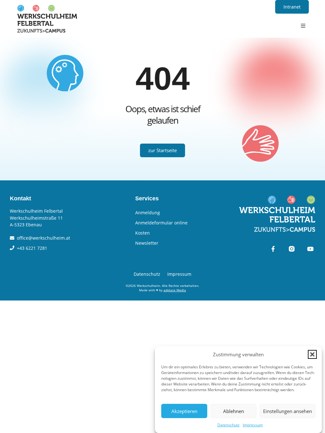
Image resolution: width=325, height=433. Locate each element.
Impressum (253, 425)
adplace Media (174, 290)
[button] (312, 354)
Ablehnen (233, 411)
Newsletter (146, 243)
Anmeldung (147, 213)
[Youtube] (310, 249)
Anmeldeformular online (161, 223)
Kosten (142, 233)
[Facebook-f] (273, 249)
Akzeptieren (184, 411)
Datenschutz (228, 425)
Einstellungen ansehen (287, 411)
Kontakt (20, 198)
